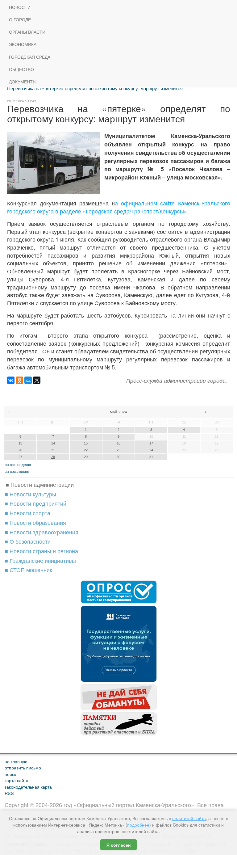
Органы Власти (27, 32)
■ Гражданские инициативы (40, 560)
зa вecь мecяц (17, 471)
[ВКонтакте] (11, 380)
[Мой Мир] (28, 380)
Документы (22, 82)
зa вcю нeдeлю (18, 464)
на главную (16, 761)
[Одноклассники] (19, 380)
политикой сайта (189, 818)
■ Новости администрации (40, 484)
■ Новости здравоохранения (41, 532)
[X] (36, 380)
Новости (20, 7)
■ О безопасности (28, 541)
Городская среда (29, 57)
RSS (9, 793)
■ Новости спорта (27, 513)
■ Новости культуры (30, 494)
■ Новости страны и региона (41, 551)
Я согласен (118, 845)
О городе (20, 20)
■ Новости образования (35, 522)
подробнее (138, 825)
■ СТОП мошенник (28, 570)
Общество (21, 69)
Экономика (22, 44)
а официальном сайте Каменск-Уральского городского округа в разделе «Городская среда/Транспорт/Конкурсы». (118, 207)
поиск (10, 774)
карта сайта (16, 780)
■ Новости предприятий (35, 503)
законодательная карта (28, 786)
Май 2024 (118, 412)
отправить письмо (23, 767)
